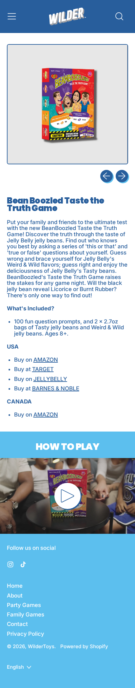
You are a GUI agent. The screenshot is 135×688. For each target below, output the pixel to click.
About (15, 595)
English (15, 667)
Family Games (25, 614)
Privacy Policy (25, 634)
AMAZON (45, 359)
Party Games (24, 605)
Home (15, 585)
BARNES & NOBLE (55, 388)
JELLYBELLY (50, 379)
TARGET (43, 369)
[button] (119, 16)
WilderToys (41, 646)
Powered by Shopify (84, 646)
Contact (17, 624)
